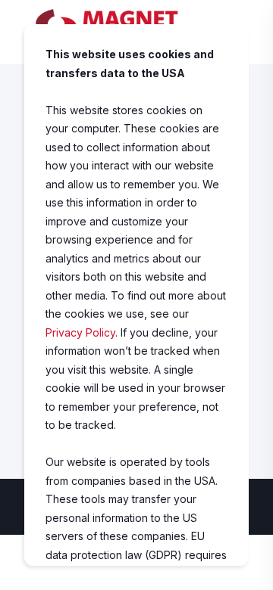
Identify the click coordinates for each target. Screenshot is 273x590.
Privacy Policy (80, 332)
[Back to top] (250, 567)
